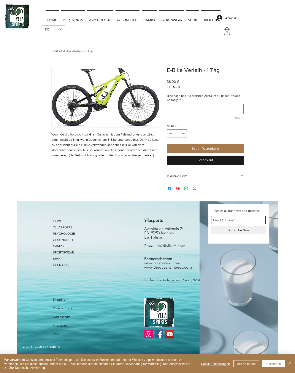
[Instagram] (148, 334)
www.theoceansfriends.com (168, 267)
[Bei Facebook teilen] (169, 188)
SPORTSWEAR (63, 252)
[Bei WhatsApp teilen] (186, 188)
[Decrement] (170, 133)
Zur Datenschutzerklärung (27, 367)
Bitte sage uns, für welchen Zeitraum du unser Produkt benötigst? (203, 98)
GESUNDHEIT (63, 240)
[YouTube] (169, 334)
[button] (227, 31)
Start (54, 51)
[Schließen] (289, 364)
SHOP (57, 258)
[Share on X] (194, 188)
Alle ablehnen (246, 364)
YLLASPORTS (63, 227)
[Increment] (183, 133)
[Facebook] (159, 334)
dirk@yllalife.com (171, 246)
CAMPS (58, 246)
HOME (57, 221)
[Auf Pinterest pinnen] (178, 188)
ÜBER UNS (61, 265)
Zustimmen (273, 364)
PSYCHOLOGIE (64, 233)
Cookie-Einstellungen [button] (215, 364)
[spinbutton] (177, 133)
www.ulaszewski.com (162, 263)
